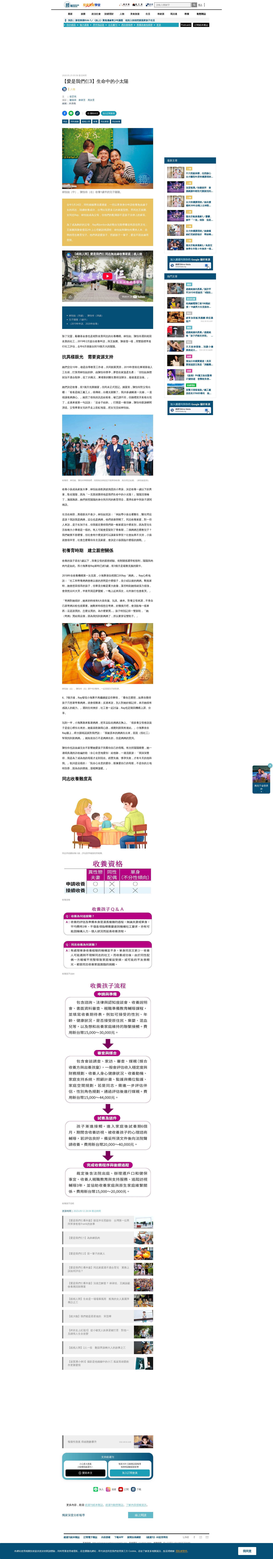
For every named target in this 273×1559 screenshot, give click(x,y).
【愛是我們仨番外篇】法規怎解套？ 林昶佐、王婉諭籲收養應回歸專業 (99, 1285)
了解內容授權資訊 (136, 1505)
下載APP (118, 1537)
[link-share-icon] (77, 113)
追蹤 (114, 1489)
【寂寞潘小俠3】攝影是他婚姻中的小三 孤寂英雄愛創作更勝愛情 (98, 1363)
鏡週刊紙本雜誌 (94, 1505)
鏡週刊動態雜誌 (114, 1505)
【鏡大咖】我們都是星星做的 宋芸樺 (89, 1316)
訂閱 (126, 1489)
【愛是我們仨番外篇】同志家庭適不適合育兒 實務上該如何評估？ (98, 1269)
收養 (95, 121)
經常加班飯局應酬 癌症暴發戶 (199, 319)
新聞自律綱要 (134, 1537)
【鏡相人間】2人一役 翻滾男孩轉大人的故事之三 (97, 1347)
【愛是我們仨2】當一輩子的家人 (86, 1253)
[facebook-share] (64, 113)
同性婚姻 (75, 121)
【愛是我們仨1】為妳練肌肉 (84, 1237)
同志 (65, 121)
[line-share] (71, 113)
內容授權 (105, 1537)
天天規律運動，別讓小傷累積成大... (199, 348)
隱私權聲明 (181, 1551)
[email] (207, 1537)
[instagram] (200, 1537)
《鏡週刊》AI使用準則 (156, 1537)
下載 (139, 1489)
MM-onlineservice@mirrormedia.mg (109, 1542)
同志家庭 (105, 121)
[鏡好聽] (124, 5)
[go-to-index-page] (71, 5)
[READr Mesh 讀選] (149, 4)
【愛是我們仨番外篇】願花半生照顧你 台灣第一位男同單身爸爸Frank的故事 (98, 1222)
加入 (101, 1489)
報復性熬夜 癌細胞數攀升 (82, 1441)
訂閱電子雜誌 (90, 1537)
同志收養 (116, 121)
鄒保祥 (73, 100)
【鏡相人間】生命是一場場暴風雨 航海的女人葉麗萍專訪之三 (98, 1300)
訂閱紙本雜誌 (201, 25)
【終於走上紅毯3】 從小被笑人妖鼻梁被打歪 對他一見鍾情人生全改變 (98, 1332)
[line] (186, 1537)
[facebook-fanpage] (194, 1537)
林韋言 (82, 100)
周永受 (91, 100)
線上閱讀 (140, 1515)
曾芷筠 (73, 96)
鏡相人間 (86, 121)
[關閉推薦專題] (270, 765)
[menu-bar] (204, 5)
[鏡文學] (138, 5)
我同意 (247, 1551)
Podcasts (186, 25)
